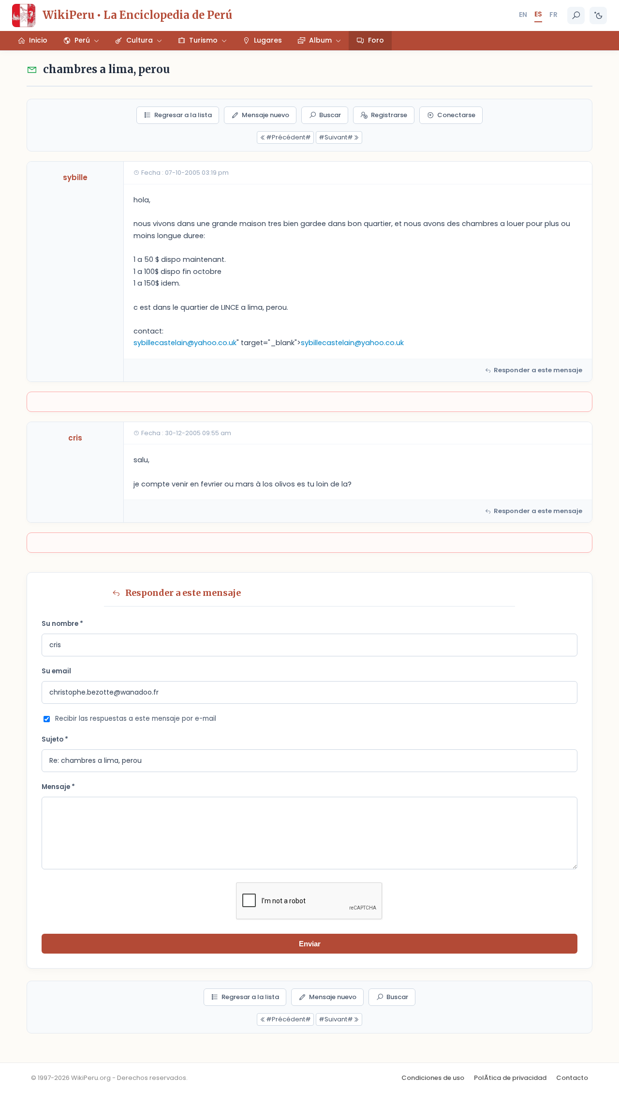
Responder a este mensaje (538, 370)
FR (553, 14)
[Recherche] (576, 15)
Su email (56, 671)
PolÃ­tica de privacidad (510, 1077)
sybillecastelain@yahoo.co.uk (184, 343)
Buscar (330, 115)
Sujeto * (55, 739)
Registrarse (389, 115)
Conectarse (456, 115)
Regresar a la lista (183, 115)
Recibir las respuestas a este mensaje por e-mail (135, 718)
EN (523, 14)
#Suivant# (336, 137)
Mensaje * (58, 786)
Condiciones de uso (432, 1077)
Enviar (310, 944)
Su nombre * (62, 623)
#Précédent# (288, 137)
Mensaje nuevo (265, 115)
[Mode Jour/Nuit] (598, 15)
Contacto (572, 1077)
